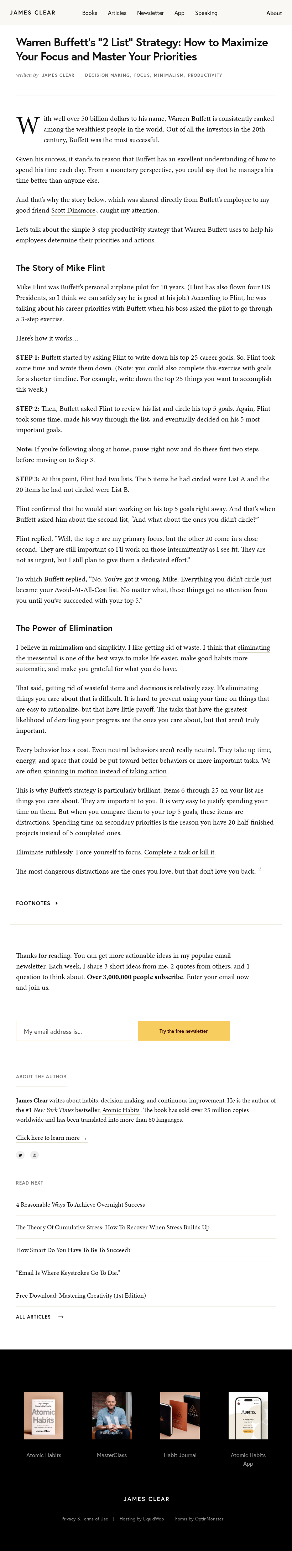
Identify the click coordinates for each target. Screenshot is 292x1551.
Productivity (205, 75)
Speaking (206, 12)
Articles (117, 12)
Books (89, 12)
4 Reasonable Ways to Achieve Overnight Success (80, 1204)
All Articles (34, 1317)
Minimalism (169, 75)
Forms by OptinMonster (199, 1519)
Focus (142, 75)
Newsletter (150, 12)
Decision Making (107, 75)
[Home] (32, 13)
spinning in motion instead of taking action (105, 771)
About (274, 13)
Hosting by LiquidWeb (142, 1519)
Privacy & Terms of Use (85, 1519)
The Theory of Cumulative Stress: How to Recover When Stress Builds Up (112, 1227)
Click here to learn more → (52, 1137)
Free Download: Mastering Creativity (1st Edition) (81, 1295)
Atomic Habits (121, 1109)
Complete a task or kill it (179, 852)
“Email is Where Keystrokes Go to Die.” (68, 1272)
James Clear (58, 75)
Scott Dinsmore (73, 210)
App (179, 12)
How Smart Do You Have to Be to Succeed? (73, 1249)
